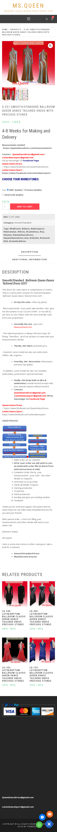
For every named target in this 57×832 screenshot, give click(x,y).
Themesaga (33, 826)
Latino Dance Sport (12, 170)
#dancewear (9, 231)
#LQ (42, 231)
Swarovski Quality (13, 194)
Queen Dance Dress (12, 163)
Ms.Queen (28, 5)
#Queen (7, 234)
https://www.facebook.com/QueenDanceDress (26, 166)
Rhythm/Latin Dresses (25, 556)
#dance (25, 228)
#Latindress (32, 231)
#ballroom (15, 228)
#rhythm (34, 237)
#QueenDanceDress (23, 234)
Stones (6, 185)
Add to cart (25, 206)
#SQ (5, 241)
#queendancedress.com (15, 237)
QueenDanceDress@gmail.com (18, 797)
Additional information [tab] (29, 259)
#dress (21, 231)
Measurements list (23, 327)
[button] (50, 45)
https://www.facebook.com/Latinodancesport (26, 173)
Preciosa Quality (33, 189)
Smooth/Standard (23, 222)
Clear (4, 190)
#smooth (45, 237)
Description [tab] (29, 251)
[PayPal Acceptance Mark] (28, 709)
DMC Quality (15, 189)
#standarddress (17, 241)
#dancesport (37, 228)
